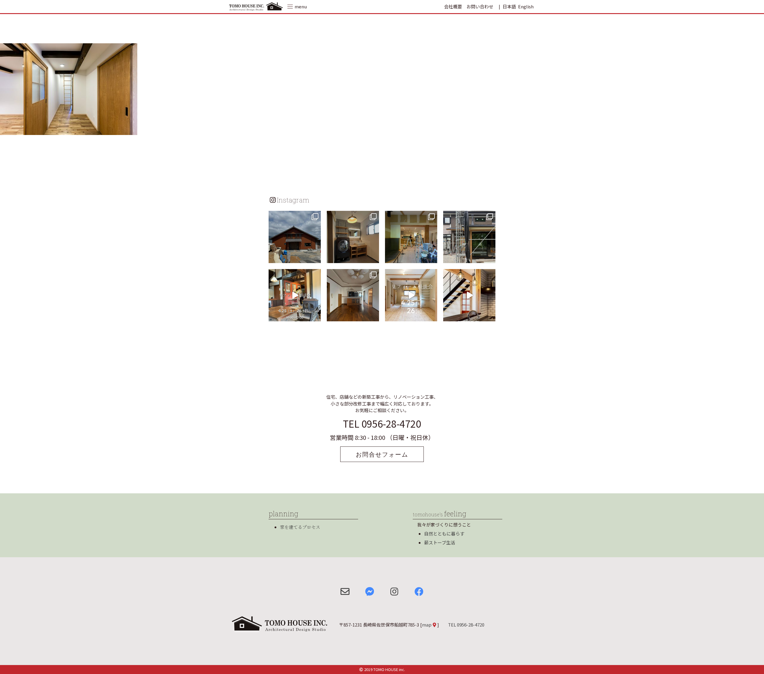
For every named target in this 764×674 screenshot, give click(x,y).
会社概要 (453, 6)
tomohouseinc (294, 216)
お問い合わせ (479, 6)
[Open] (295, 237)
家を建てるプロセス (300, 527)
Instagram (293, 199)
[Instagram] (315, 257)
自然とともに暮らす (444, 533)
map (427, 624)
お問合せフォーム (382, 454)
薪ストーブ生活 (439, 542)
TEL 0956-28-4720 (382, 423)
